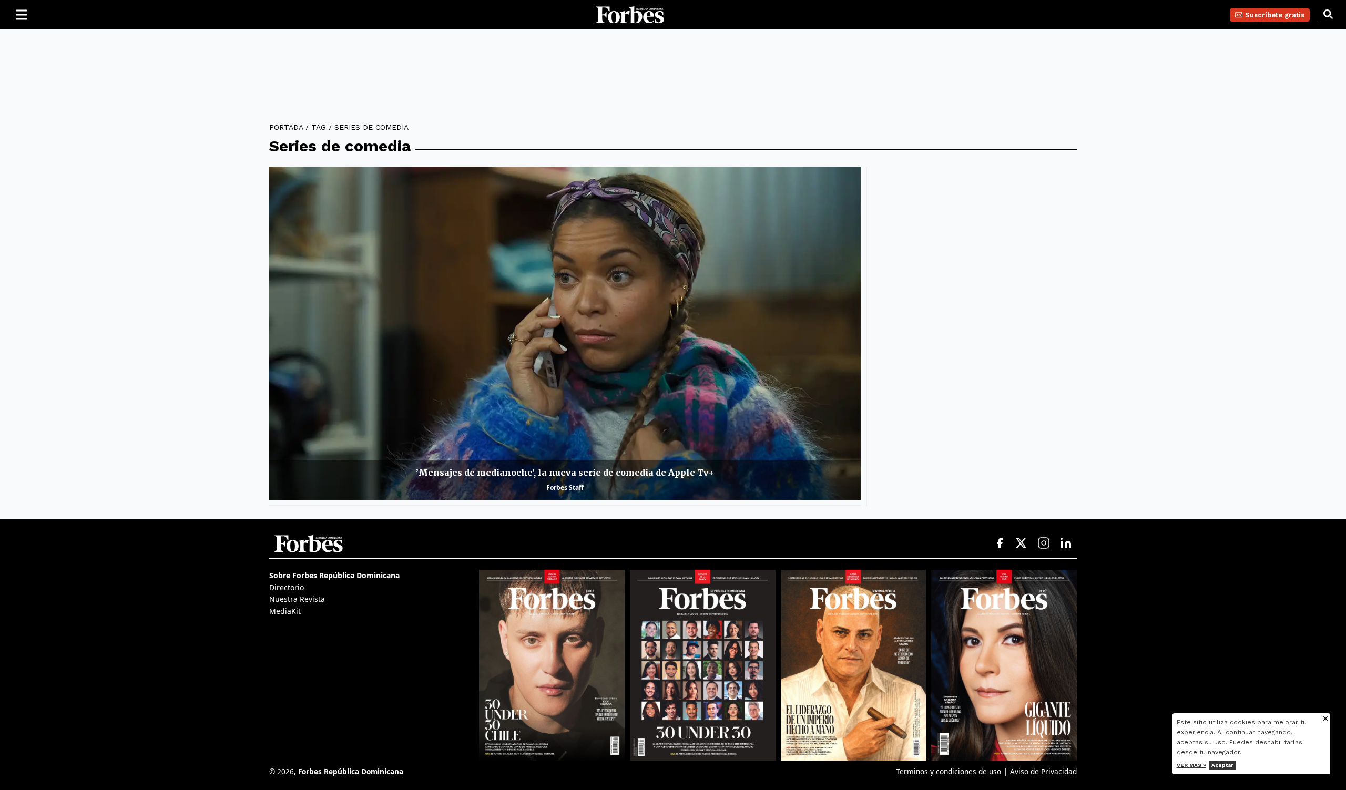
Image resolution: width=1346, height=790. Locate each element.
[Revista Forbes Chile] (552, 665)
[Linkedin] (1065, 543)
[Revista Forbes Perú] (1004, 665)
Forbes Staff (565, 487)
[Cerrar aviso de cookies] (1325, 719)
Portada (286, 127)
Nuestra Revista (297, 599)
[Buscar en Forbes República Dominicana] (1328, 14)
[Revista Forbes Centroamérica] (853, 665)
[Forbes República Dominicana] (629, 15)
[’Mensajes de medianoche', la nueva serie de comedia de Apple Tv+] (565, 333)
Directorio (286, 587)
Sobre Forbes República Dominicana (334, 575)
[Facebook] (999, 543)
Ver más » (1191, 765)
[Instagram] (1043, 543)
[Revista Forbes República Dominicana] (703, 665)
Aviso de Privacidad (1043, 771)
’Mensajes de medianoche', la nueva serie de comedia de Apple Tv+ (565, 472)
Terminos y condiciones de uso (948, 771)
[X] (1021, 543)
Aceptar (1222, 765)
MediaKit (285, 611)
